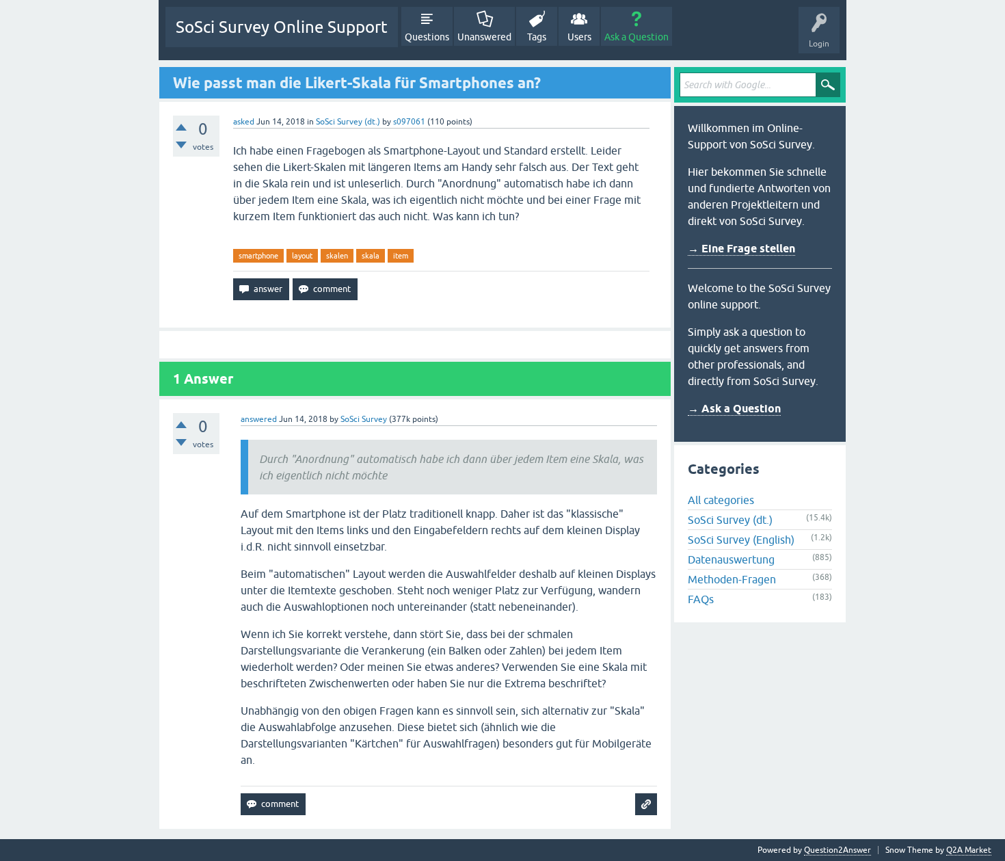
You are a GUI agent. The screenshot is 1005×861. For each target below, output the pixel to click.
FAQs (701, 599)
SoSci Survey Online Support (282, 27)
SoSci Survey (363, 419)
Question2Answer (837, 850)
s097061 (409, 122)
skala (370, 256)
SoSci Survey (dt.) (348, 122)
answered (259, 419)
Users (579, 36)
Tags (536, 36)
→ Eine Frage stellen (741, 248)
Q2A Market (968, 850)
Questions (427, 36)
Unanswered (484, 36)
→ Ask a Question (734, 408)
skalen (337, 256)
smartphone (258, 256)
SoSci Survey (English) (741, 539)
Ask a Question (636, 36)
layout (302, 256)
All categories (721, 500)
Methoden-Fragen (732, 579)
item (400, 256)
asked (243, 122)
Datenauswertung (731, 559)
